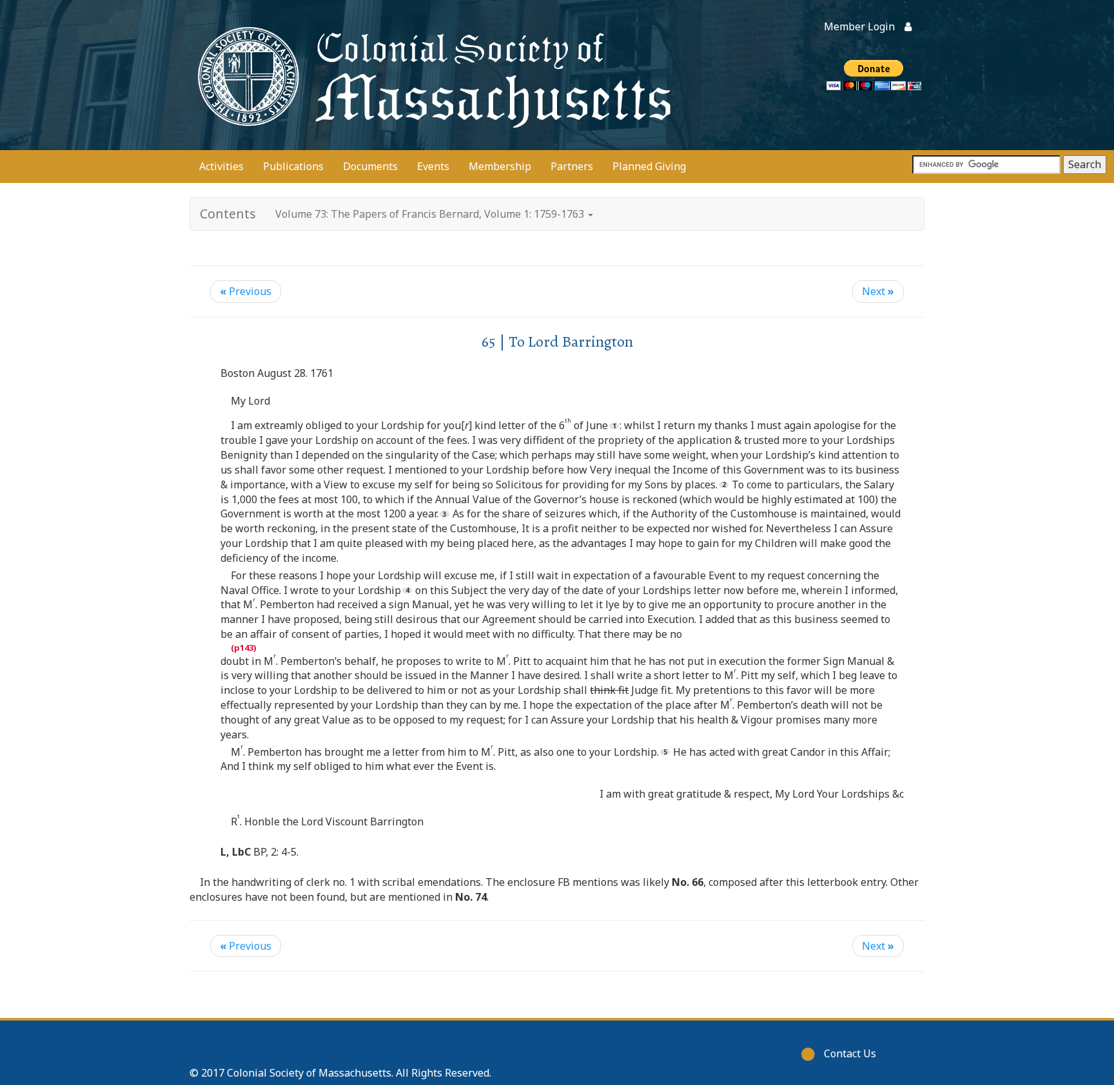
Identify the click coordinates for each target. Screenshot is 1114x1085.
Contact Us (850, 1053)
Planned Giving (649, 166)
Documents (370, 166)
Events (433, 166)
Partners (572, 166)
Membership (500, 166)
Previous (245, 291)
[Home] (431, 75)
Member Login (859, 26)
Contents (228, 213)
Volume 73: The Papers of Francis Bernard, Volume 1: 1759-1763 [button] (431, 214)
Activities (221, 166)
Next (878, 291)
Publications (293, 166)
